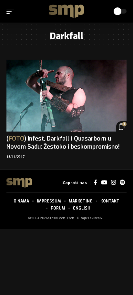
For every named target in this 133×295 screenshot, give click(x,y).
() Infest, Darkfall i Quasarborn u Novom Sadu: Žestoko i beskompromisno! (63, 143)
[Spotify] (122, 182)
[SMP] (66, 11)
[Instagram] (113, 182)
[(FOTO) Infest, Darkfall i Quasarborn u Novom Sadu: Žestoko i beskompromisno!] (66, 96)
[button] (11, 11)
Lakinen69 (96, 218)
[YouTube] (104, 182)
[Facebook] (95, 182)
